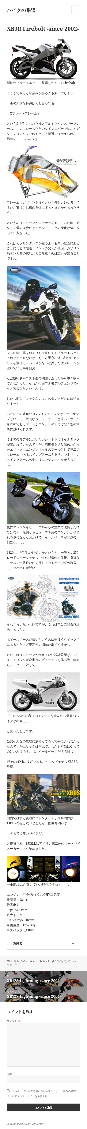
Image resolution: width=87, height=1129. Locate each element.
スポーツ (12, 965)
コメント (14, 1021)
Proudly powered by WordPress (26, 1123)
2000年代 (60, 961)
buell (46, 961)
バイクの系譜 (21, 10)
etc (35, 961)
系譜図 (18, 943)
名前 (9, 1073)
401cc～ (72, 961)
